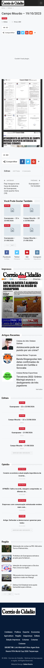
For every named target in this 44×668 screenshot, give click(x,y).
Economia (35, 632)
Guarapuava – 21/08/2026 (22, 433)
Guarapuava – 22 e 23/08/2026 (22, 407)
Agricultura (8, 636)
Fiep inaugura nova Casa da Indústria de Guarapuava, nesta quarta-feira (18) (11, 188)
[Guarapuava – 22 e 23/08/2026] (12, 210)
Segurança (27, 636)
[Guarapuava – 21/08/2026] (12, 230)
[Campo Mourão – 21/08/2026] (31, 230)
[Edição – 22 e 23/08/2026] (22, 300)
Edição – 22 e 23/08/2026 (22, 320)
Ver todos (39, 389)
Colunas (25, 640)
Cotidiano (9, 632)
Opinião (22, 516)
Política (18, 632)
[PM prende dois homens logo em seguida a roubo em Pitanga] (6, 578)
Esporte (26, 632)
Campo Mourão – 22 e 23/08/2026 (22, 420)
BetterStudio (28, 664)
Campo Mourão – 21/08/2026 (22, 446)
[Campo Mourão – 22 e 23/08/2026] (31, 210)
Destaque (22, 469)
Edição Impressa (13, 640)
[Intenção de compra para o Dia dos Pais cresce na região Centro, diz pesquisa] (6, 568)
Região (18, 636)
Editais (4, 18)
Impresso (22, 276)
